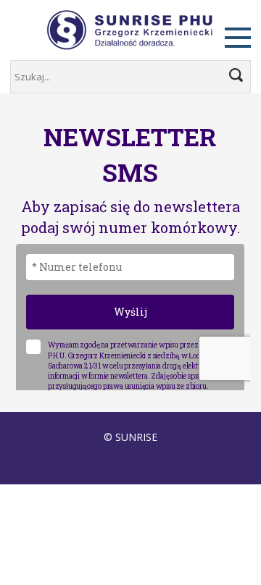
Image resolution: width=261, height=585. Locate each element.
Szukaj (235, 75)
